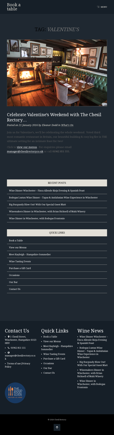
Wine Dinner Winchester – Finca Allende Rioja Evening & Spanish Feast (47, 190)
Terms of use (14, 363)
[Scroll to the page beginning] (57, 427)
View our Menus (17, 247)
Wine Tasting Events (20, 261)
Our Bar (13, 282)
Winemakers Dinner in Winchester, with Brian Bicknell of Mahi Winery (47, 211)
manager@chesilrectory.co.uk (25, 151)
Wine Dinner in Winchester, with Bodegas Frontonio (37, 218)
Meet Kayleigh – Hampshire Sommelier (30, 254)
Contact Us (14, 289)
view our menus (27, 147)
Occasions (14, 275)
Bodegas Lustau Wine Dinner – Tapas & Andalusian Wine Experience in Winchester (53, 197)
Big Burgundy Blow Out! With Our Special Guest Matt (37, 204)
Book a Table (16, 240)
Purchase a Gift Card (20, 268)
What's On (67, 125)
